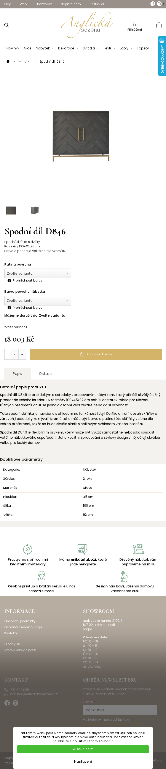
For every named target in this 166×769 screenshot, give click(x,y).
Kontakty (11, 633)
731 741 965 (19, 689)
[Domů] (7, 61)
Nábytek (89, 469)
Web (23, 4)
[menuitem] (12, 48)
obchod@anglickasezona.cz (34, 694)
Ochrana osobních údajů (23, 627)
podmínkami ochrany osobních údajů (111, 724)
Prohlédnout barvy (27, 280)
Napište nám (71, 4)
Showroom (43, 4)
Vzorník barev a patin (20, 650)
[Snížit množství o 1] (14, 354)
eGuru (157, 760)
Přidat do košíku (99, 354)
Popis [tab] (17, 373)
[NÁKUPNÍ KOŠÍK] (153, 25)
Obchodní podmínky (19, 621)
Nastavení (83, 761)
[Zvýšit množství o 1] (22, 354)
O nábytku (12, 644)
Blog (7, 4)
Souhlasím (85, 749)
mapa (87, 629)
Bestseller (96, 4)
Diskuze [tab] (45, 373)
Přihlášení (135, 29)
